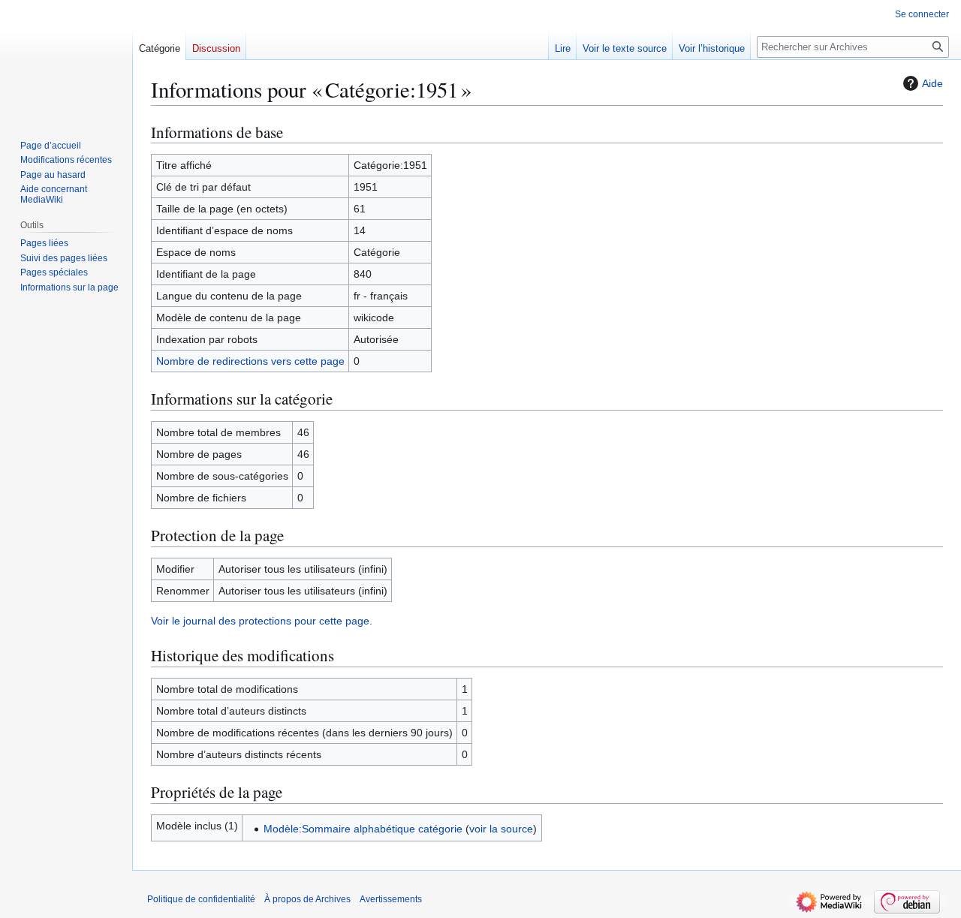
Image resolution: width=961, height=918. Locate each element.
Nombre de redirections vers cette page (250, 361)
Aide (932, 83)
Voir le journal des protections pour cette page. (261, 621)
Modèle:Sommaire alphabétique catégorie (363, 829)
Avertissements (391, 899)
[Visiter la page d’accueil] (66, 60)
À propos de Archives (307, 899)
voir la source (501, 829)
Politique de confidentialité (201, 899)
